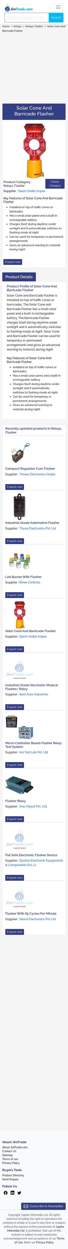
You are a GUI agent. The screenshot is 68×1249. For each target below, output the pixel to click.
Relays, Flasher (34, 26)
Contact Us (9, 1151)
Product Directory (13, 1175)
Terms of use (10, 1159)
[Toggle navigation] (58, 7)
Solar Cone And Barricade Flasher (30, 631)
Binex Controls (29, 582)
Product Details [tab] (19, 277)
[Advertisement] (34, 66)
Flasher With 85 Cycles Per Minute (30, 913)
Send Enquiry (10, 1179)
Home (5, 26)
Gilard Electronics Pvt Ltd (37, 919)
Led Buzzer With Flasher (23, 577)
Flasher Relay (15, 801)
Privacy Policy (11, 1163)
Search (56, 17)
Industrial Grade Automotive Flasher (32, 523)
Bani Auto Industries (33, 694)
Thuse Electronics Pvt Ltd (37, 528)
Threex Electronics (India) (37, 474)
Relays (17, 26)
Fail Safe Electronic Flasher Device (31, 855)
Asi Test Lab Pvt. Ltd (33, 752)
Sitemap (7, 1155)
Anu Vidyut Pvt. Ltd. (33, 806)
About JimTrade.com (15, 1147)
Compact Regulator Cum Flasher (30, 468)
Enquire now (12, 261)
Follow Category (55, 183)
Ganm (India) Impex (31, 191)
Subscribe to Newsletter (46, 1206)
